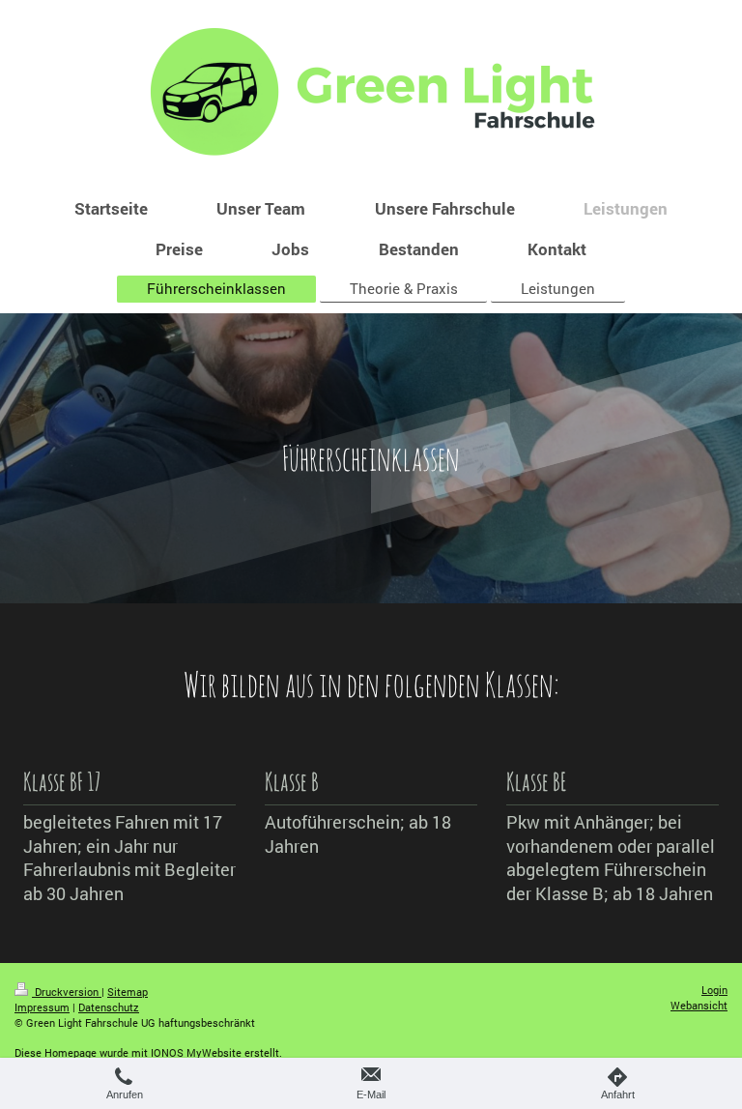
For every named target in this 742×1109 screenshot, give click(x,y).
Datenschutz (108, 1007)
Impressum (42, 1007)
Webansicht (699, 1005)
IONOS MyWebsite (196, 1052)
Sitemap (127, 991)
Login (714, 989)
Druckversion (66, 991)
